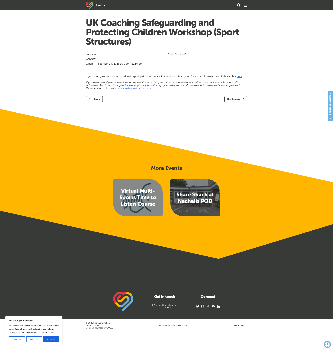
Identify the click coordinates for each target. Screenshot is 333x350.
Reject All (34, 339)
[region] (33, 330)
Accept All (51, 339)
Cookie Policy (180, 325)
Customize (16, 339)
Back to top (238, 325)
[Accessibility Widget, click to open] (327, 344)
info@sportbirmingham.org (164, 305)
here (239, 76)
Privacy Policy (165, 325)
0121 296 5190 (164, 307)
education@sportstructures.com (133, 88)
